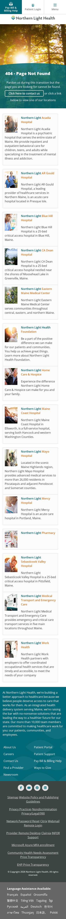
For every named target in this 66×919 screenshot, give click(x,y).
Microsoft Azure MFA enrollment (33, 845)
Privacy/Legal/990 (33, 813)
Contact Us (11, 761)
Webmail (53, 821)
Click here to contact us (24, 93)
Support (33, 837)
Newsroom (11, 774)
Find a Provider (14, 768)
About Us (10, 747)
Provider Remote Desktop (23, 833)
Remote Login (33, 825)
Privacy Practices (20, 809)
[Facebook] (21, 788)
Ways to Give (42, 768)
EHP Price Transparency (33, 865)
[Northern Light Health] (33, 17)
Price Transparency (33, 857)
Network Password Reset (23, 821)
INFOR (56, 833)
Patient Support (44, 754)
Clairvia (46, 833)
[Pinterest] (37, 788)
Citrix (43, 821)
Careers (9, 754)
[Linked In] (45, 788)
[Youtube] (29, 788)
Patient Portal (43, 747)
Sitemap (12, 797)
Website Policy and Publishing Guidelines (39, 799)
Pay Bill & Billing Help (48, 761)
